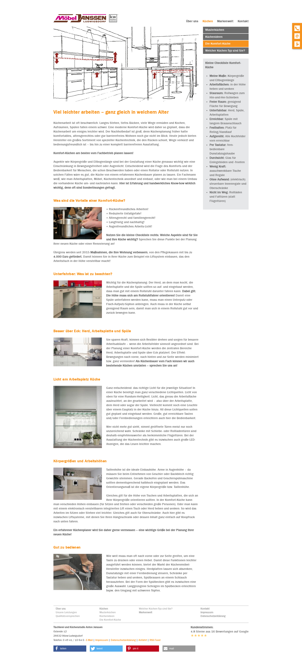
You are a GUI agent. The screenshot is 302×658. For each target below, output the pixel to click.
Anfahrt (142, 640)
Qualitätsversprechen (68, 616)
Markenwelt (145, 612)
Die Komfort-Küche (110, 619)
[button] (69, 648)
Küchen (103, 608)
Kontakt (205, 608)
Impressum (207, 612)
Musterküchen (107, 612)
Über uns (61, 608)
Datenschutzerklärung (213, 616)
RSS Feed (155, 640)
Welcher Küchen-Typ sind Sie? (156, 608)
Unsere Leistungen (66, 612)
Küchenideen (106, 616)
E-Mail (89, 640)
